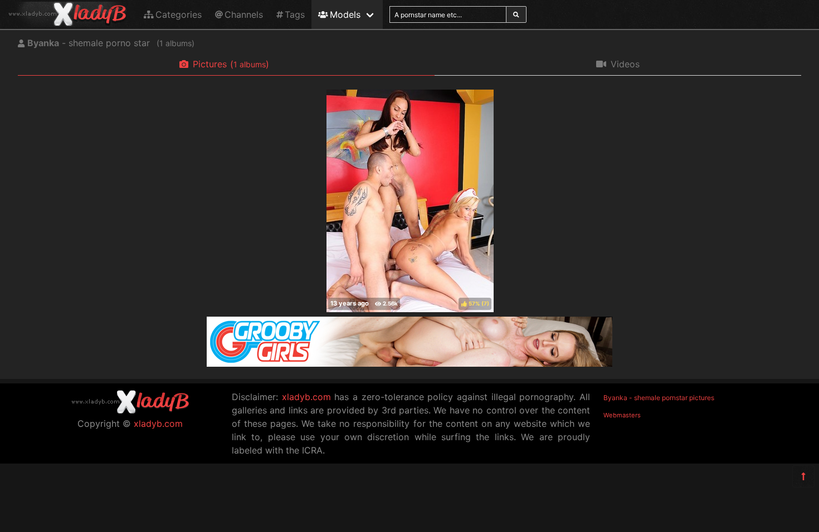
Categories (178, 14)
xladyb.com (158, 423)
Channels (244, 14)
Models (345, 14)
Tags (295, 14)
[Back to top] (803, 476)
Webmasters (622, 415)
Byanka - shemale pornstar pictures (658, 397)
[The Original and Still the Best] (409, 363)
